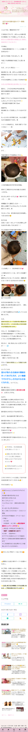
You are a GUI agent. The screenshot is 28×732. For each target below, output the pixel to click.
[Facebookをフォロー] (7, 614)
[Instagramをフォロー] (20, 614)
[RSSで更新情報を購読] (20, 618)
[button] (25, 408)
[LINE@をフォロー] (7, 618)
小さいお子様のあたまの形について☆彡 (13, 84)
